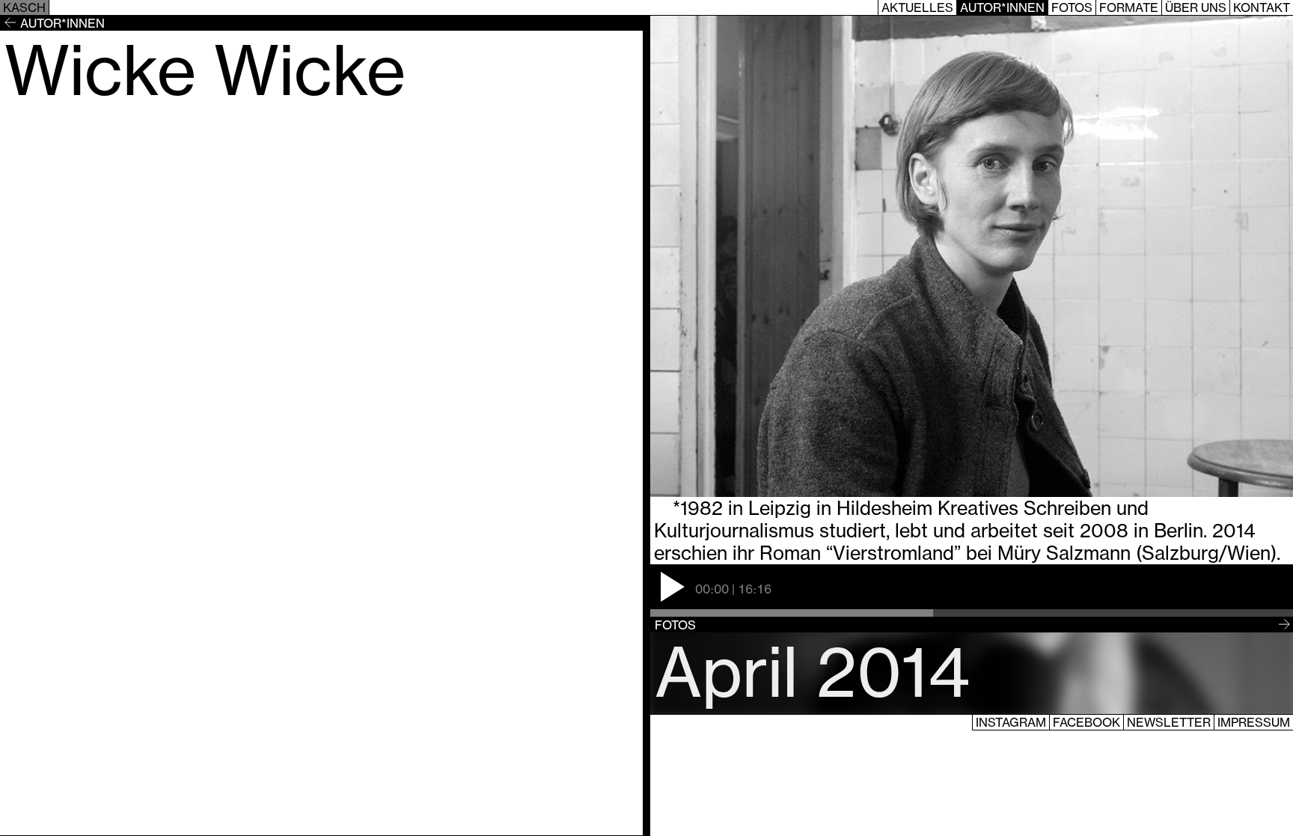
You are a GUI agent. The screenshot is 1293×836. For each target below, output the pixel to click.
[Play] (673, 587)
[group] (971, 590)
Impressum (1253, 722)
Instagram (1011, 722)
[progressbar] (971, 613)
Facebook (1086, 722)
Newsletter (1169, 722)
